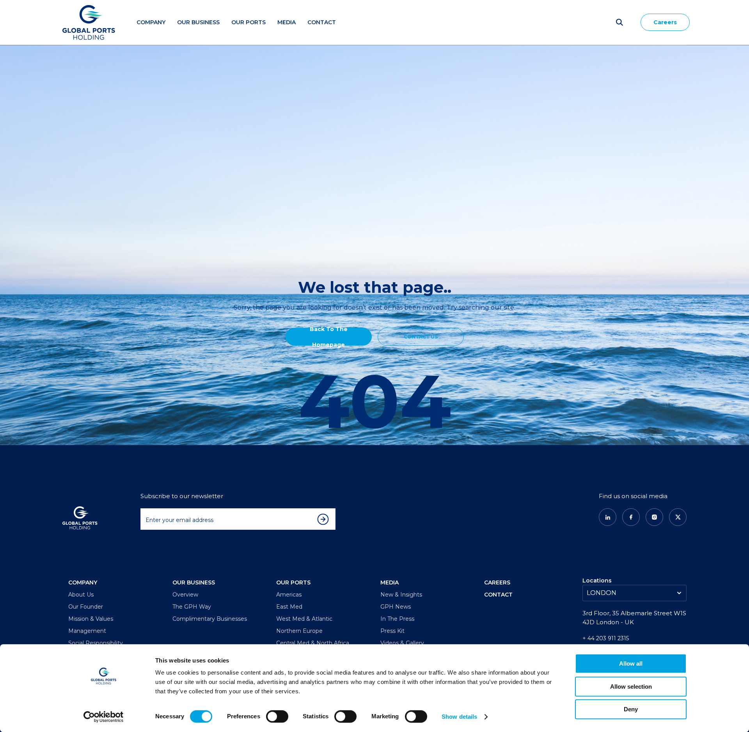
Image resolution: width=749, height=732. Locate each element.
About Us (81, 594)
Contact (321, 22)
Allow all (631, 663)
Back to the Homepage (329, 337)
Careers (665, 22)
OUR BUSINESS (193, 582)
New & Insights (401, 594)
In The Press (397, 618)
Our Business (198, 22)
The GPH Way (191, 606)
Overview (185, 594)
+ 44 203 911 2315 (605, 638)
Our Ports (248, 22)
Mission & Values (90, 618)
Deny (631, 709)
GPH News (395, 606)
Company (151, 22)
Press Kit (392, 630)
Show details (459, 716)
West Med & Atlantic (304, 618)
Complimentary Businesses (209, 618)
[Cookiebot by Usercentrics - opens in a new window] (103, 717)
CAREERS (497, 582)
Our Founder (85, 606)
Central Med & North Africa (312, 643)
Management (87, 630)
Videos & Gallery (402, 643)
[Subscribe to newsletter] (324, 519)
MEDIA (286, 22)
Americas (289, 594)
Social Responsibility (95, 643)
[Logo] (88, 22)
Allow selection (631, 686)
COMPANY (82, 582)
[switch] (277, 716)
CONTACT (498, 594)
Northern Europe (299, 630)
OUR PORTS (293, 582)
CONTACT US (421, 336)
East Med (289, 606)
